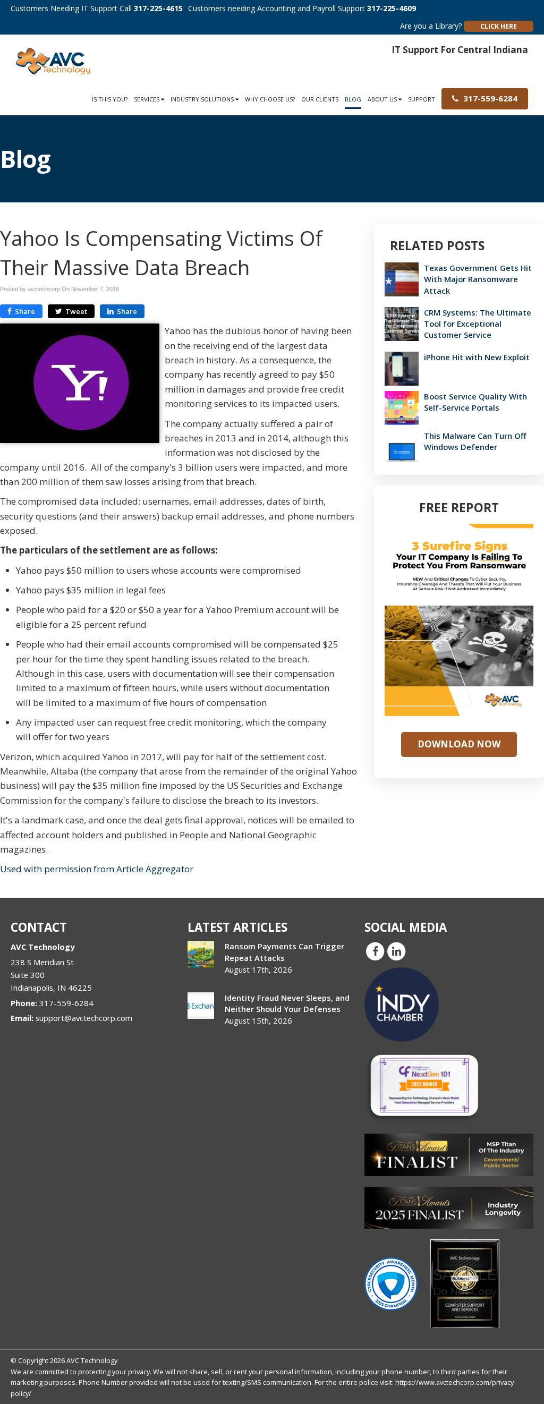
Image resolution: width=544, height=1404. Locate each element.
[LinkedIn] (396, 951)
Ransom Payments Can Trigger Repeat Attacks (284, 952)
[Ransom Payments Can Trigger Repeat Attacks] (201, 954)
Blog (353, 99)
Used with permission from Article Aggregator (96, 869)
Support (421, 99)
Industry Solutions (203, 99)
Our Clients (319, 99)
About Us (383, 99)
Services (147, 99)
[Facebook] (375, 951)
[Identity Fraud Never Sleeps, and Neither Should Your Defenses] (201, 1005)
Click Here (498, 26)
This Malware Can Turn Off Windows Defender (475, 441)
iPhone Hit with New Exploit (477, 357)
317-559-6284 (489, 98)
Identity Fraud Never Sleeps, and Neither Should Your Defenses (287, 1003)
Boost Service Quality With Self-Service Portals (475, 402)
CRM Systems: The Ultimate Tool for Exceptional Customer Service (477, 323)
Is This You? (110, 99)
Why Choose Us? (270, 99)
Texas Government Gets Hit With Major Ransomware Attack (478, 278)
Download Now (459, 744)
